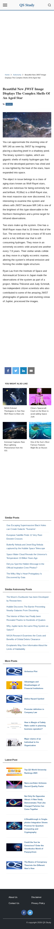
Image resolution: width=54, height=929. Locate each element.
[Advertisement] (27, 41)
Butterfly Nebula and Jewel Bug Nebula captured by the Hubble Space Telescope (25, 546)
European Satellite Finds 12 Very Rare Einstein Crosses (24, 537)
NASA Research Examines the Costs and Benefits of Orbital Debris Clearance (26, 637)
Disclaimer (36, 897)
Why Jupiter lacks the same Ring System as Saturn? (27, 628)
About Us (13, 897)
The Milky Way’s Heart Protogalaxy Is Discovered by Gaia (24, 575)
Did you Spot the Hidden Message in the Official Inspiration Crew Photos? (25, 566)
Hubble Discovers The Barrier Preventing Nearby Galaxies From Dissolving (25, 608)
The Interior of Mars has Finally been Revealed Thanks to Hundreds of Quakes (26, 618)
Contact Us (14, 903)
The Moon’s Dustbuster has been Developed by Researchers (27, 599)
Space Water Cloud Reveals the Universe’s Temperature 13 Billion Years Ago (26, 556)
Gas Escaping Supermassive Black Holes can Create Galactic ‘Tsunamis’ (26, 527)
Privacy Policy (38, 903)
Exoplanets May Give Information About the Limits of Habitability (26, 647)
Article (9, 104)
